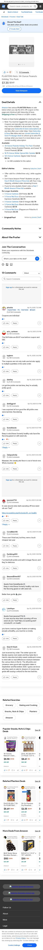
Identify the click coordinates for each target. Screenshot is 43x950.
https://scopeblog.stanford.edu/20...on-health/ (19, 513)
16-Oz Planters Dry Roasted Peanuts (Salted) (28, 804)
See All (37, 730)
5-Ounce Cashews (12, 194)
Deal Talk (20, 17)
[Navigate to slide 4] (24, 64)
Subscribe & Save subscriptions (27, 129)
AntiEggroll (11, 404)
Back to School (13, 12)
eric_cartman (12, 331)
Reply (15, 323)
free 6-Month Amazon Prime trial (17, 181)
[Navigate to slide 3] (22, 64)
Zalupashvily (12, 455)
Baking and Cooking (28, 705)
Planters (33, 711)
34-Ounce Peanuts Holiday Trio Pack (19, 146)
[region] (21, 939)
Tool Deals (39, 12)
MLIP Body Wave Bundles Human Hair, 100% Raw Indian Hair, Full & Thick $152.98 (11, 854)
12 (6, 770)
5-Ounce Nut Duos (12, 197)
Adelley (10, 380)
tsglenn (10, 356)
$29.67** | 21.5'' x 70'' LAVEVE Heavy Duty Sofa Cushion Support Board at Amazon (28, 854)
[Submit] (5, 279)
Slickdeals (4, 17)
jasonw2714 (12, 500)
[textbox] (18, 258)
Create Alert (15, 29)
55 (24, 820)
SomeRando (12, 428)
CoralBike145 (12, 532)
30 (7, 72)
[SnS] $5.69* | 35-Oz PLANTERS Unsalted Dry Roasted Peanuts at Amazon (11, 804)
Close (29, 945)
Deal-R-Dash (12, 647)
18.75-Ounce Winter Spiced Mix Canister (20, 153)
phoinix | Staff (36, 217)
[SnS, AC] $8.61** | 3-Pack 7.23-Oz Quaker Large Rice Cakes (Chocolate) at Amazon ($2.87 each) (28, 755)
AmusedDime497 (14, 576)
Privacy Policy (21, 938)
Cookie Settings (14, 945)
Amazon (5, 108)
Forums (12, 17)
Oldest (26, 273)
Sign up (9, 287)
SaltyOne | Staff (36, 168)
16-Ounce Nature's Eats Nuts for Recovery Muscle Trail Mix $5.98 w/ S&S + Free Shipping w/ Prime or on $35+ (11, 755)
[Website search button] (35, 6)
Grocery (9, 705)
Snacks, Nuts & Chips (14, 711)
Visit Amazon (21, 91)
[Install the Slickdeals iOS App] (21, 899)
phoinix (10, 307)
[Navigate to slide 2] (21, 64)
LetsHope (11, 608)
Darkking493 (12, 554)
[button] (10, 72)
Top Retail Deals (26, 12)
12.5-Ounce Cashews (12, 156)
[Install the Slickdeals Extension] (21, 886)
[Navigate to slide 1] (19, 64)
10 (24, 770)
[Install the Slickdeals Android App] (21, 893)
